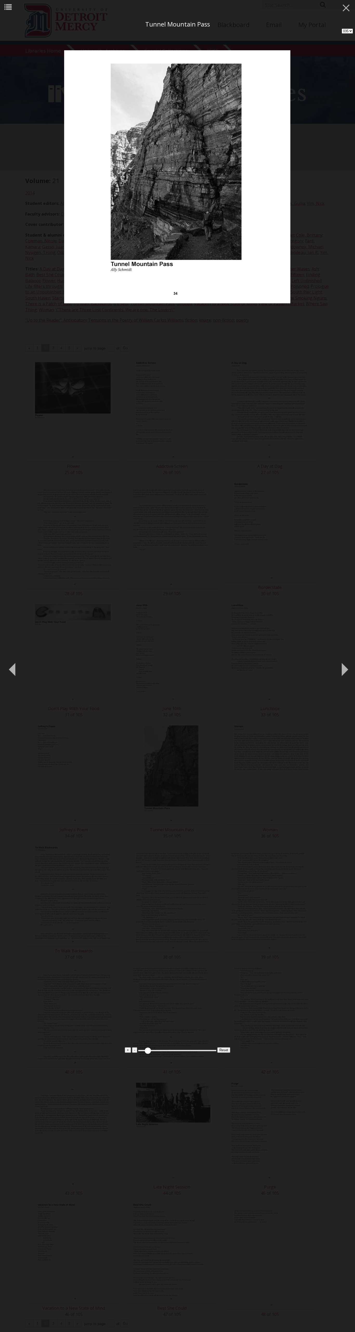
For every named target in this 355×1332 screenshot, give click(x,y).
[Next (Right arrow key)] (343, 666)
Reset (223, 1050)
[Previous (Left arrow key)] (11, 666)
